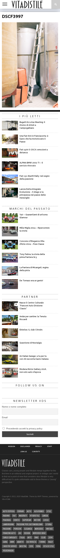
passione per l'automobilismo (30, 524)
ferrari (20, 511)
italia (22, 537)
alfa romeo (39, 511)
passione (7, 528)
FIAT (14, 515)
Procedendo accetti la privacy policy (24, 428)
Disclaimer (25, 446)
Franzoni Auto (9, 533)
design (27, 533)
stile (49, 511)
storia (49, 524)
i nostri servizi (9, 546)
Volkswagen (8, 550)
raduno (6, 515)
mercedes (39, 528)
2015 (31, 546)
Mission (11, 446)
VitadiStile (34, 515)
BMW (12, 541)
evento (17, 520)
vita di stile (48, 546)
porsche (17, 528)
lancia (45, 515)
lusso (46, 520)
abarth (20, 541)
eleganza (28, 528)
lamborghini (8, 524)
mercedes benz (39, 533)
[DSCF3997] (30, 106)
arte (30, 537)
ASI (20, 533)
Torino (42, 541)
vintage (49, 528)
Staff (49, 446)
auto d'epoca (8, 511)
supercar (27, 520)
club (43, 537)
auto (29, 511)
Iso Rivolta (31, 541)
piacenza (7, 520)
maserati (23, 515)
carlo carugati (10, 537)
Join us (23, 451)
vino (36, 537)
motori (37, 520)
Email (5, 417)
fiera (38, 546)
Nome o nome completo (14, 406)
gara (5, 541)
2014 (50, 537)
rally (50, 541)
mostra (23, 546)
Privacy (38, 446)
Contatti (36, 451)
